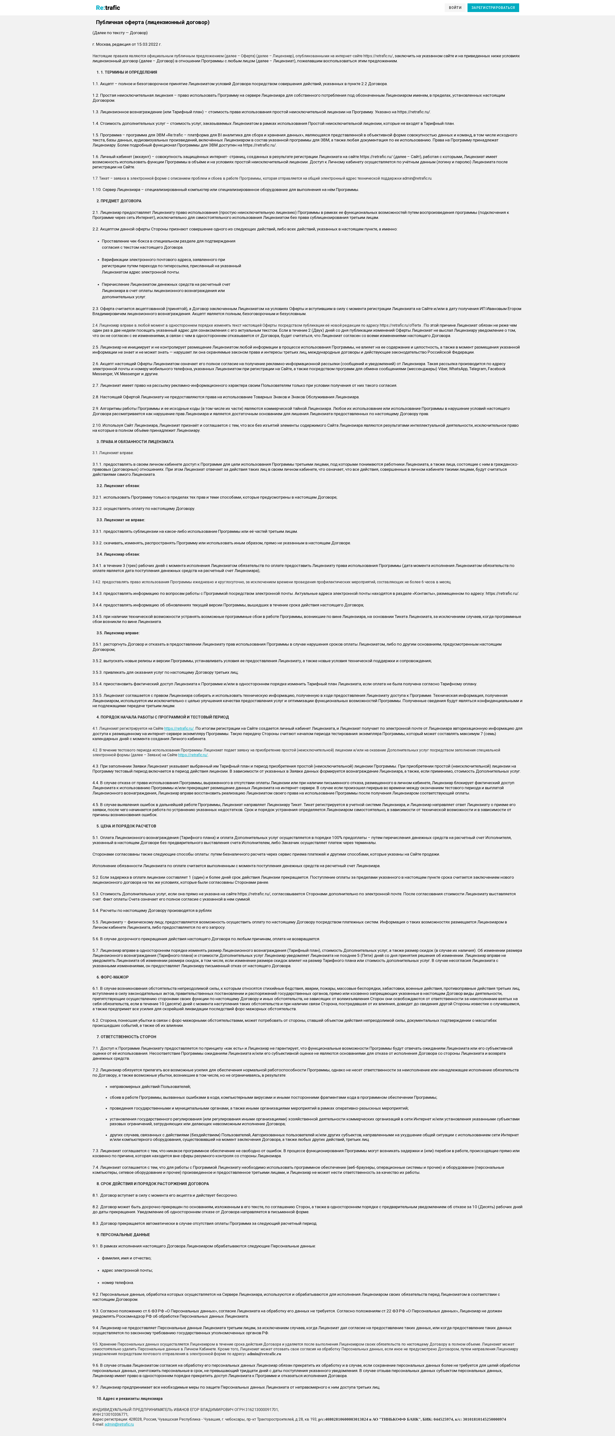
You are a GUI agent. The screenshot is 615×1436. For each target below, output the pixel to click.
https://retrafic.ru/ (179, 728)
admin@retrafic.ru (119, 1424)
